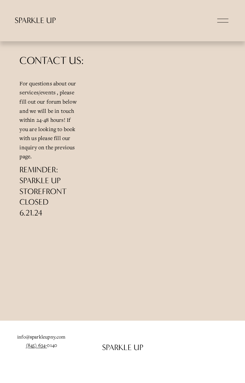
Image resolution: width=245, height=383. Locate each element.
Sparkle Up (35, 20)
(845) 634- (36, 345)
